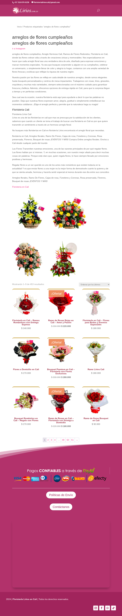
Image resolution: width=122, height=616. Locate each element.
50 (68, 440)
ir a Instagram (18, 48)
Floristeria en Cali (20, 187)
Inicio (19, 27)
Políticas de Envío (61, 495)
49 (63, 440)
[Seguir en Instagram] (95, 608)
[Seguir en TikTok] (113, 608)
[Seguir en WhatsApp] (107, 608)
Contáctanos (61, 507)
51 (72, 440)
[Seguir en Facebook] (101, 608)
